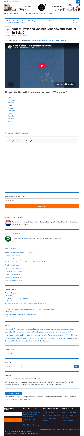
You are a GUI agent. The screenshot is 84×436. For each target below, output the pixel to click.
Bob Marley (24, 329)
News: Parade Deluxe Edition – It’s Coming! (19, 252)
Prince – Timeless (10, 293)
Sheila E (50, 338)
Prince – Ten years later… (13, 274)
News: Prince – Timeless (13, 277)
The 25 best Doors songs (13, 259)
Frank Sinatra (29, 332)
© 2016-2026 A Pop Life (12, 431)
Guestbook (36, 13)
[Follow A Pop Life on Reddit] (16, 1)
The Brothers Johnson (12, 265)
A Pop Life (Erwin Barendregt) (15, 35)
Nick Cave (48, 335)
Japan (43, 332)
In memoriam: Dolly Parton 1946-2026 (17, 298)
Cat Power (47, 329)
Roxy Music (37, 338)
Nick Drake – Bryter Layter (13, 280)
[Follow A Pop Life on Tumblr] (18, 1)
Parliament (60, 335)
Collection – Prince (74, 429)
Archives (27, 13)
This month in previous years (47, 429)
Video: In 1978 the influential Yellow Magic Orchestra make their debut (21, 21)
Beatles (19, 329)
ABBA (6, 329)
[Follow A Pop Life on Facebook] (7, 1)
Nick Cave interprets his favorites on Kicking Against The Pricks (25, 304)
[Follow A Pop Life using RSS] (21, 1)
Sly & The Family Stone (59, 338)
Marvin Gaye (18, 335)
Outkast (55, 335)
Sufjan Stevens (20, 341)
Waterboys (46, 341)
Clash (52, 329)
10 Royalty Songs (67, 420)
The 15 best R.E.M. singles (32, 425)
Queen (12, 338)
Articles (12, 13)
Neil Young (26, 335)
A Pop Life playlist (22, 238)
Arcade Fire (12, 329)
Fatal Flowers (22, 332)
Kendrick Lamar (57, 332)
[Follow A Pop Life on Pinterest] (13, 1)
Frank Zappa (37, 332)
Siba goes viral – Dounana (13, 256)
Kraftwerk (64, 332)
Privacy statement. (24, 399)
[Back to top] (79, 431)
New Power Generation (37, 335)
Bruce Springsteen (35, 329)
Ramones (20, 338)
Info (49, 13)
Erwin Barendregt (19, 433)
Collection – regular (62, 429)
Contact (44, 13)
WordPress (34, 433)
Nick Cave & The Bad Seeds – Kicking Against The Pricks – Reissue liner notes (30, 309)
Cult (59, 329)
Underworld (31, 341)
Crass (56, 329)
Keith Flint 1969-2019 (69, 412)
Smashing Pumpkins (72, 338)
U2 (26, 341)
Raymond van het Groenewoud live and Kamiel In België (46, 40)
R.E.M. (15, 338)
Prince (19, 13)
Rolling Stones (27, 338)
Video (26, 35)
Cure (62, 329)
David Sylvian (14, 332)
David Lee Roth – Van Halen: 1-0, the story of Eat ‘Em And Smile (25, 262)
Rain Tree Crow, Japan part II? (14, 268)
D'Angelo (67, 329)
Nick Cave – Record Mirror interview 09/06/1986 (20, 314)
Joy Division (48, 332)
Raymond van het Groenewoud (17, 133)
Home (6, 13)
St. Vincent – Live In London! (14, 271)
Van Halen (38, 341)
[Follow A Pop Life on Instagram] (10, 1)
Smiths (7, 341)
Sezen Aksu (44, 338)
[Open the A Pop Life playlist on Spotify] (5, 1)
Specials (11, 341)
